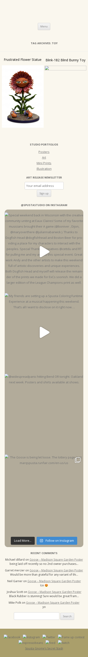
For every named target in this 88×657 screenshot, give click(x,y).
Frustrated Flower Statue (23, 59)
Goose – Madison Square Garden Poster (56, 560)
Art (44, 157)
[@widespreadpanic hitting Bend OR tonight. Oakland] (44, 413)
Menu (44, 26)
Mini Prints (44, 163)
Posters (44, 152)
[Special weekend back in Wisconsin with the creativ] (44, 251)
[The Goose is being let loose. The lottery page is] (44, 493)
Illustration (44, 169)
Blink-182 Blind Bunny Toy (65, 60)
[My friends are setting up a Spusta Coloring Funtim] (44, 332)
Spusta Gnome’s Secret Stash (44, 648)
